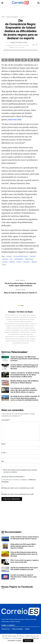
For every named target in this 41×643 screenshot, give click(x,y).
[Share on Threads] (30, 59)
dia (11, 259)
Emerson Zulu (14, 119)
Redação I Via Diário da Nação (19, 42)
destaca (32, 256)
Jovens (19, 262)
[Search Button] (38, 3)
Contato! (27, 629)
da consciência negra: (21, 256)
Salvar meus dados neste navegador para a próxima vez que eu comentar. (20, 471)
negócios (26, 262)
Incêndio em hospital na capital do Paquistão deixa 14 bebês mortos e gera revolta (23, 577)
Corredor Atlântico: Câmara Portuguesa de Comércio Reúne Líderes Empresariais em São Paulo (24, 367)
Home (3, 17)
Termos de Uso (5, 629)
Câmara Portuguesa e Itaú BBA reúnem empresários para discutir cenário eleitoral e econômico (24, 358)
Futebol (12, 262)
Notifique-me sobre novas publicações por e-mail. (17, 494)
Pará (4, 264)
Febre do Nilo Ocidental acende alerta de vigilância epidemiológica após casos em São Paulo (23, 554)
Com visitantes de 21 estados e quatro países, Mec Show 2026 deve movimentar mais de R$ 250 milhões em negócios (23, 390)
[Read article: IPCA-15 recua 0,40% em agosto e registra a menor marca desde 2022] (5, 562)
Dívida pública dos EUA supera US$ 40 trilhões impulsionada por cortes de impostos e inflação (23, 546)
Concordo (28, 640)
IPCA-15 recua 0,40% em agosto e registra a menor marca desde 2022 (24, 561)
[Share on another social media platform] (37, 59)
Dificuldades (19, 259)
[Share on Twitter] (11, 59)
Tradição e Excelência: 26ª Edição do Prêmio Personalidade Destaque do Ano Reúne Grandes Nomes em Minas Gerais (24, 374)
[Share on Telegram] (24, 59)
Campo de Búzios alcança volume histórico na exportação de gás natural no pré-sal (24, 538)
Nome (3, 444)
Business (22, 17)
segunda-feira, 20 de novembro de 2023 (18, 45)
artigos (9, 256)
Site (2, 461)
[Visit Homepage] (20, 3)
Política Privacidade (17, 629)
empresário (29, 259)
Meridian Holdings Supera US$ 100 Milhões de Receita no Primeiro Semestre (24, 382)
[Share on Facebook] (4, 59)
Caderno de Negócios (12, 17)
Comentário (5, 420)
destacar (5, 259)
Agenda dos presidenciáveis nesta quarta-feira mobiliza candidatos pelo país (24, 568)
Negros (34, 262)
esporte (4, 262)
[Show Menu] (2, 3)
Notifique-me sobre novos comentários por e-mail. (17, 488)
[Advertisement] (20, 10)
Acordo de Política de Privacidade (13, 477)
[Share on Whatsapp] (18, 59)
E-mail (4, 453)
